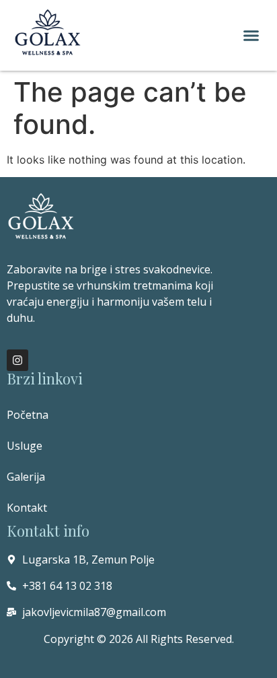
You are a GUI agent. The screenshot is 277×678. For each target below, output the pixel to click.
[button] (251, 35)
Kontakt (27, 507)
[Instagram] (17, 360)
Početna (27, 414)
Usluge (24, 445)
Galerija (26, 476)
